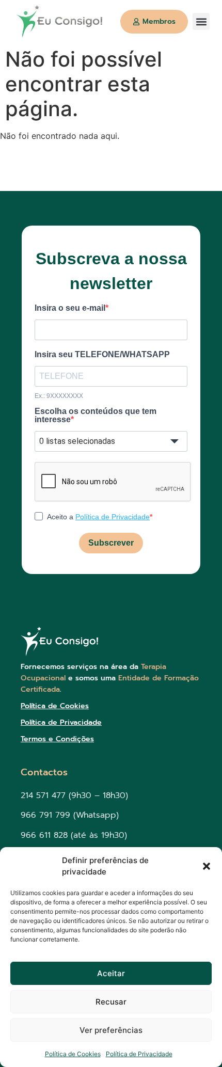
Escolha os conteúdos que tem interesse (95, 415)
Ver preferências (111, 1030)
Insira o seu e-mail (70, 308)
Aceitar (111, 973)
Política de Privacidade (139, 1054)
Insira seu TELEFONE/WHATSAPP (102, 355)
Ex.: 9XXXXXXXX (59, 396)
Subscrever (111, 542)
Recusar (111, 1002)
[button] (206, 866)
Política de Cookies (73, 1054)
